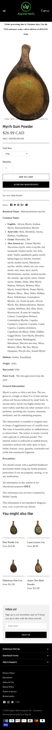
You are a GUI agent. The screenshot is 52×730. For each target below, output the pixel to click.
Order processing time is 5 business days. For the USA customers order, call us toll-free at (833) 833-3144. (26, 29)
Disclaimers (7, 677)
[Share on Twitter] (15, 204)
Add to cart (26, 177)
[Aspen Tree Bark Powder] (38, 565)
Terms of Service (10, 691)
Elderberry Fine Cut (12, 580)
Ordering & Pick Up (11, 649)
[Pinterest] (12, 703)
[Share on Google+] (22, 204)
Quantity (7, 161)
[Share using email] (26, 204)
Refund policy (9, 696)
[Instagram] (8, 703)
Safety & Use (8, 682)
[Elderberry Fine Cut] (14, 565)
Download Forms (10, 655)
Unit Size (7, 148)
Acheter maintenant (26, 185)
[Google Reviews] (17, 703)
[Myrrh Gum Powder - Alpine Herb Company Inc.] (26, 82)
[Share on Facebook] (11, 204)
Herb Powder (16, 195)
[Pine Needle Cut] (14, 527)
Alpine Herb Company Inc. (20, 710)
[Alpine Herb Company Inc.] (26, 11)
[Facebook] (4, 703)
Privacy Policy (9, 673)
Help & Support (10, 662)
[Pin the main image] (18, 204)
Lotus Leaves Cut (35, 542)
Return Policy (8, 687)
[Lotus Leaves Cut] (38, 527)
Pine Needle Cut (11, 542)
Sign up (26, 635)
